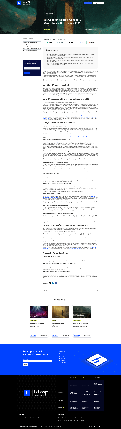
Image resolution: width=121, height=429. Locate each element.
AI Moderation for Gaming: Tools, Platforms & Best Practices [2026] (37, 325)
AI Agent (54, 320)
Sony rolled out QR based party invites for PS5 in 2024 (55, 142)
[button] (50, 283)
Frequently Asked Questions (29, 54)
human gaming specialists (75, 248)
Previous (45, 290)
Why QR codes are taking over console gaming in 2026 (30, 45)
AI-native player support (70, 136)
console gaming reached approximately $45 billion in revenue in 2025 (78, 115)
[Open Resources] (79, 3)
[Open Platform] (58, 3)
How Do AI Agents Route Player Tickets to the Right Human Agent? (58, 325)
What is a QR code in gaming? (30, 42)
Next (97, 290)
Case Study (47, 29)
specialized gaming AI (83, 136)
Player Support (77, 320)
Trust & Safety (33, 320)
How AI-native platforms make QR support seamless (31, 51)
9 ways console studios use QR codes (32, 48)
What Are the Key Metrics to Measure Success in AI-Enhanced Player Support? (80, 325)
